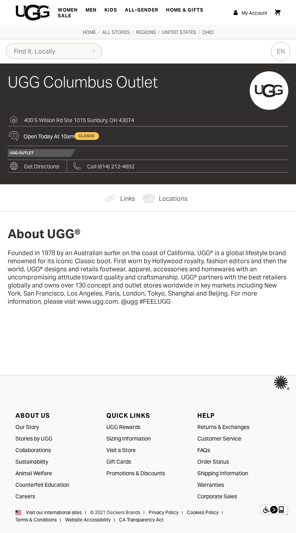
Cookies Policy (203, 512)
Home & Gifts (185, 10)
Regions (146, 32)
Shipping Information (222, 473)
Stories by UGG (33, 438)
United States (179, 32)
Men (91, 10)
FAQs (203, 450)
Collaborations (33, 450)
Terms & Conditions (36, 520)
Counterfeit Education (42, 484)
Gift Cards (118, 461)
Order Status (213, 461)
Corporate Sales (217, 496)
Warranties (210, 484)
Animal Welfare (33, 473)
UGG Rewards (123, 427)
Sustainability (31, 461)
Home (89, 32)
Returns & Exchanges (223, 427)
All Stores (116, 32)
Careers (25, 496)
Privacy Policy (163, 512)
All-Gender (141, 10)
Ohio (208, 32)
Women (68, 10)
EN (281, 51)
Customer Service (219, 438)
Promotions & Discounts (135, 473)
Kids (110, 10)
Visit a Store (121, 450)
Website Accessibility (88, 520)
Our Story (27, 427)
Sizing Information (128, 438)
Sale (64, 15)
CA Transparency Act (141, 520)
